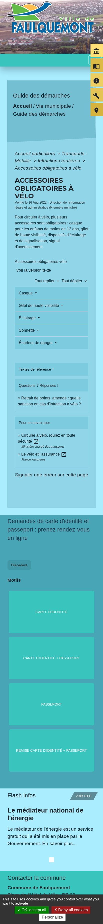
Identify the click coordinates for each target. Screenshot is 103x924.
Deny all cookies (72, 910)
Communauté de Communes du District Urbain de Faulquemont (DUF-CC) (50, 832)
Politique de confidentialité (38, 892)
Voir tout (84, 667)
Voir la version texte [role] (33, 270)
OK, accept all (33, 910)
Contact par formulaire (32, 787)
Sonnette (27, 330)
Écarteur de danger (36, 343)
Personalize (52, 917)
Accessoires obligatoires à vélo (48, 168)
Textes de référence (35, 369)
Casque (26, 293)
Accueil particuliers (35, 153)
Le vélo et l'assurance (44, 454)
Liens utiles (22, 816)
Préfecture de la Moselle (34, 857)
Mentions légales (26, 881)
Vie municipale (53, 106)
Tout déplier (75, 281)
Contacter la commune (37, 749)
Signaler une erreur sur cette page (51, 474)
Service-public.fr (25, 864)
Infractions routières (59, 160)
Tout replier (47, 281)
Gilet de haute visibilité (39, 305)
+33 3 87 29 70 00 (27, 780)
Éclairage (28, 318)
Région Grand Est (27, 850)
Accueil (22, 106)
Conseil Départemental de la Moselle (47, 843)
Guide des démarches (39, 114)
